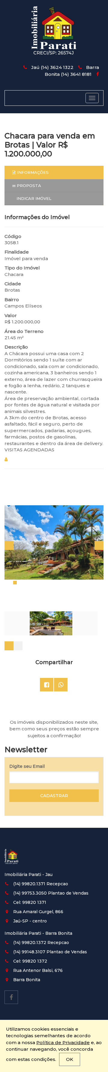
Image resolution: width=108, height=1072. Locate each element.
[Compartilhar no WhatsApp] (61, 684)
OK (69, 1059)
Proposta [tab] (28, 185)
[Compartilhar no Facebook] (46, 684)
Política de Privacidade (63, 1042)
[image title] (54, 542)
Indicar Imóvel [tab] (33, 198)
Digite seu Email (27, 766)
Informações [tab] (33, 172)
